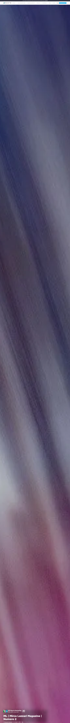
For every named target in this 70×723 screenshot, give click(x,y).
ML (22, 722)
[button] (14, 712)
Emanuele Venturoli (8, 722)
